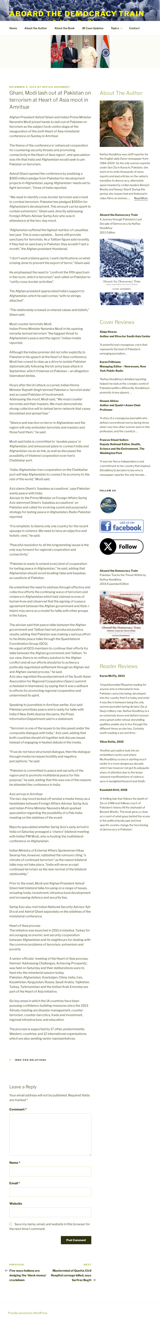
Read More (141, 198)
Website (15, 1203)
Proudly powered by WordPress (27, 1313)
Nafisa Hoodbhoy (56, 87)
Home (13, 28)
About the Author (35, 28)
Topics (115, 28)
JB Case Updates (92, 28)
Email (14, 1183)
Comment (18, 1109)
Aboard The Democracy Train (76, 13)
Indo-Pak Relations (30, 1060)
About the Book (64, 28)
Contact (134, 28)
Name (14, 1163)
